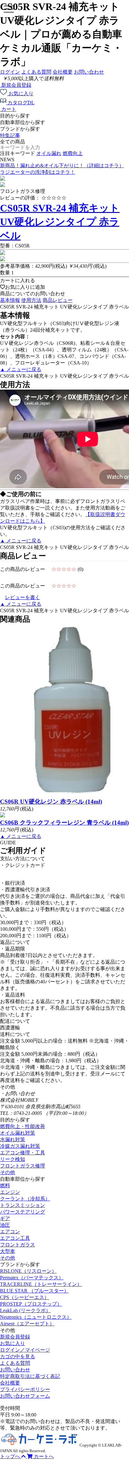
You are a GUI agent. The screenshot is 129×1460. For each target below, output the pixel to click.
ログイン (10, 72)
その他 (7, 1172)
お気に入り (12, 1343)
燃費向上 (73, 153)
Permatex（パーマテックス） (32, 1277)
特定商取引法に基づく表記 (30, 1376)
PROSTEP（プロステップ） (31, 1304)
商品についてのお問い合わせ (32, 293)
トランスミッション (22, 1205)
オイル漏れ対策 (17, 1133)
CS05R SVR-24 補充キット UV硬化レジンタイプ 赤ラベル (60, 221)
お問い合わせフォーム (25, 1396)
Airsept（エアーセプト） (27, 1323)
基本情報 (10, 300)
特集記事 (10, 135)
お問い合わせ (89, 72)
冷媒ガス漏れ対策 (20, 1146)
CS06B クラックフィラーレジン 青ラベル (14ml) (64, 822)
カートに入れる (17, 280)
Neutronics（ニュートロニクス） (36, 1317)
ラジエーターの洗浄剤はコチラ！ (37, 172)
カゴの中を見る (17, 1356)
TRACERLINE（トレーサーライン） (41, 1284)
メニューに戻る (20, 369)
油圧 (5, 1225)
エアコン (10, 1231)
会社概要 (63, 72)
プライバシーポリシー (25, 1389)
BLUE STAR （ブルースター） (34, 1290)
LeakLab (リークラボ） (25, 1310)
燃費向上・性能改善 (22, 1126)
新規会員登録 (15, 1336)
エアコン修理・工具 (22, 1152)
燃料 (5, 1185)
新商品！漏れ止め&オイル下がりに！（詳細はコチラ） (62, 165)
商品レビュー (58, 300)
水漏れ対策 (12, 1139)
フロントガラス (17, 1244)
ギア (5, 1218)
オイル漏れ (48, 153)
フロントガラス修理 (22, 1165)
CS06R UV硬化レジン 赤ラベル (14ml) (51, 801)
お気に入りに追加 (25, 287)
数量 (5, 272)
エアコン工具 (15, 1238)
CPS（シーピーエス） (24, 1297)
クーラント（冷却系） (25, 1198)
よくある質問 (36, 72)
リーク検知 (12, 1159)
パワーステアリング (22, 1211)
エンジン (10, 1192)
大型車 (7, 1251)
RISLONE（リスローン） (28, 1271)
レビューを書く (22, 597)
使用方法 (31, 300)
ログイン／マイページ (25, 1350)
